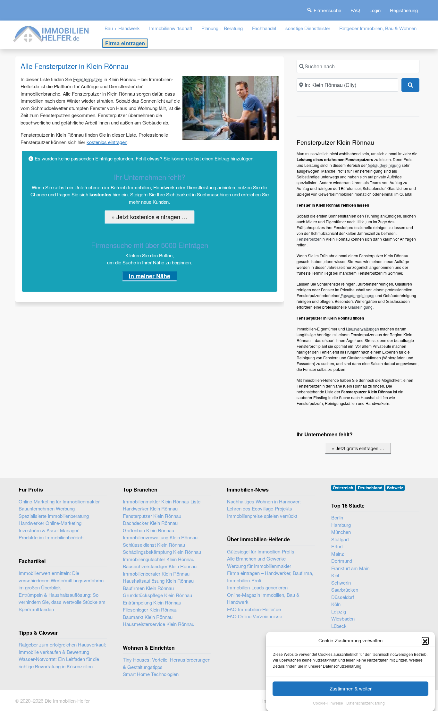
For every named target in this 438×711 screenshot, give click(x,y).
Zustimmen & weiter (351, 688)
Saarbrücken (344, 589)
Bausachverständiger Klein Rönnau (160, 566)
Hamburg (341, 524)
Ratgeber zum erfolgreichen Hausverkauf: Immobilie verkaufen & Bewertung (62, 648)
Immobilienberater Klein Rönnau (156, 573)
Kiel (335, 575)
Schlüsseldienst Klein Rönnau (154, 544)
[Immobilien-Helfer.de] (51, 33)
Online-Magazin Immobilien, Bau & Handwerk (263, 598)
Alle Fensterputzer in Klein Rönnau (74, 66)
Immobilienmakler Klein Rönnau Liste (161, 501)
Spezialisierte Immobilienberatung (54, 515)
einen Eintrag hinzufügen (227, 158)
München (341, 531)
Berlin (337, 517)
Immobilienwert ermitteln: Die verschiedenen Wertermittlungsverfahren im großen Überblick (61, 580)
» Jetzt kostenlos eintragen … (150, 216)
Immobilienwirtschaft (170, 28)
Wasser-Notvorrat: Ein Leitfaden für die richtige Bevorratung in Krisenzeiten (59, 662)
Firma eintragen (125, 43)
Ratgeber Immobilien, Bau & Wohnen (378, 28)
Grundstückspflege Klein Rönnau (157, 595)
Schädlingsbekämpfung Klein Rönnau (162, 551)
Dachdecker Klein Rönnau (150, 522)
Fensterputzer (87, 79)
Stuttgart (340, 539)
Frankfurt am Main (350, 568)
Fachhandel (264, 28)
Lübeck (339, 625)
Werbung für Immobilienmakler (259, 565)
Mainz (337, 553)
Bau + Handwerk (122, 28)
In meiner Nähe (149, 276)
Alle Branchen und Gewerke (256, 558)
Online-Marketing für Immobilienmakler (59, 501)
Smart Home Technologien (151, 674)
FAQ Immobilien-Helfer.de (254, 609)
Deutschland (370, 488)
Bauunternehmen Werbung (47, 508)
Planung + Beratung (222, 28)
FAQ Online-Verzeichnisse (254, 616)
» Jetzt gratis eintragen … (358, 448)
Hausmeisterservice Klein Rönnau (158, 624)
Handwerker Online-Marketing (50, 522)
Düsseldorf (342, 597)
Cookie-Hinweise (328, 703)
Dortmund (341, 560)
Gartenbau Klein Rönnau (148, 530)
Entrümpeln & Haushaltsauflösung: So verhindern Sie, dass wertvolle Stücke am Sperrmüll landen (62, 601)
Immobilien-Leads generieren (257, 587)
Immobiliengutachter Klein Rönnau (158, 559)
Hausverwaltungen (362, 328)
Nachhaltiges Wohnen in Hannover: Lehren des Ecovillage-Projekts (264, 505)
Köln (336, 604)
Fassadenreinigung (358, 295)
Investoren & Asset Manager (49, 530)
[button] (425, 640)
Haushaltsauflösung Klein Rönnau (158, 580)
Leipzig (338, 611)
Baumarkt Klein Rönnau (148, 616)
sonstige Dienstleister (307, 28)
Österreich (343, 488)
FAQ (355, 10)
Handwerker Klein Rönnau (150, 508)
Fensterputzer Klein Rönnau (152, 515)
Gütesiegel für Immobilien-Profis (260, 551)
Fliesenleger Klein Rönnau (150, 609)
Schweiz (395, 488)
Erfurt (337, 546)
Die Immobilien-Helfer (67, 700)
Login (375, 10)
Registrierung (404, 10)
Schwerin (341, 582)
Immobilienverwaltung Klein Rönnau (160, 537)
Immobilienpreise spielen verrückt (262, 515)
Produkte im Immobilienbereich (51, 537)
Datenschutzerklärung (365, 703)
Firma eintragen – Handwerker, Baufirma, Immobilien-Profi (270, 577)
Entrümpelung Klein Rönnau (152, 602)
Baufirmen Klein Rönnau (148, 588)
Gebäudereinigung (384, 165)
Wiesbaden (343, 618)
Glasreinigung (360, 307)
